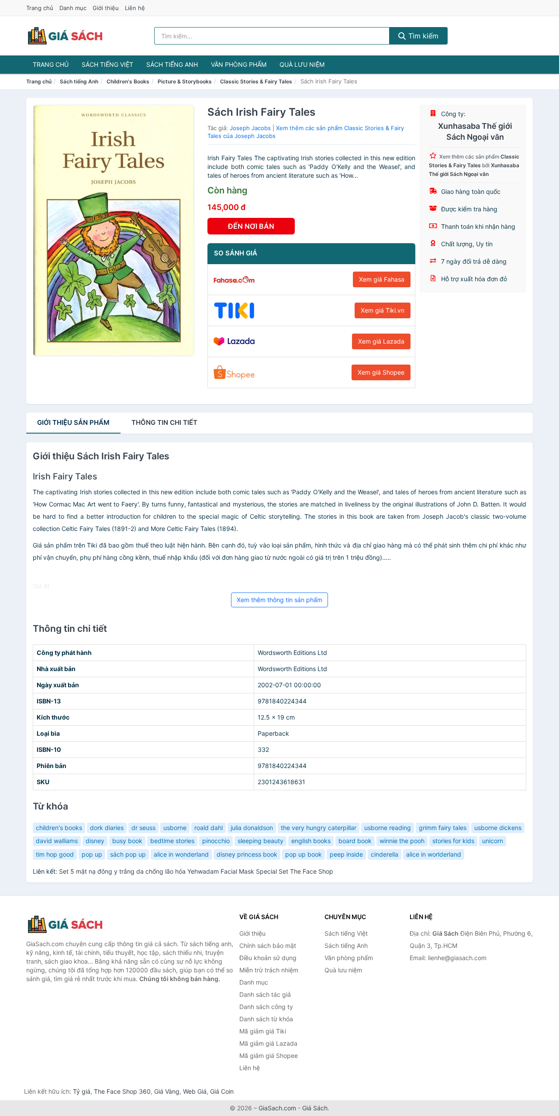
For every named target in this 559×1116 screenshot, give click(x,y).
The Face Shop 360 (122, 1091)
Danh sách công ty (266, 1006)
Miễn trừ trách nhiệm (268, 970)
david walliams (57, 840)
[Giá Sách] (70, 924)
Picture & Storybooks (185, 81)
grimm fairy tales (442, 827)
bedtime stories (172, 840)
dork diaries (107, 827)
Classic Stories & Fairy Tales (256, 81)
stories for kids (453, 840)
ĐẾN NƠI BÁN (251, 226)
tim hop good (55, 854)
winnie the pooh (402, 840)
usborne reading (387, 827)
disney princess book (247, 854)
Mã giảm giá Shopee (268, 1055)
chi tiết (164, 422)
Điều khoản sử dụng (268, 957)
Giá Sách (315, 1108)
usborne (174, 827)
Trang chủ (39, 7)
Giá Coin (222, 1091)
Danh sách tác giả (265, 994)
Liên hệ (135, 7)
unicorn (492, 840)
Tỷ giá (81, 1091)
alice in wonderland (181, 854)
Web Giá (195, 1091)
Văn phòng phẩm (238, 64)
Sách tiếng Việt (107, 64)
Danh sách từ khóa (266, 1019)
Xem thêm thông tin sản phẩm (279, 599)
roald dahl (208, 827)
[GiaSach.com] (65, 36)
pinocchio (216, 840)
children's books (59, 827)
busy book (127, 840)
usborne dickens (497, 827)
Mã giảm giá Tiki (262, 1031)
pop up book (303, 854)
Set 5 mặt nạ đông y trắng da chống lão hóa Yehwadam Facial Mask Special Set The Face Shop (196, 871)
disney (95, 840)
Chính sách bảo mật (267, 945)
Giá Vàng (166, 1091)
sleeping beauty (260, 840)
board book (355, 840)
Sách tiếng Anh (172, 64)
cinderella (384, 854)
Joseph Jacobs (250, 127)
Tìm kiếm (422, 35)
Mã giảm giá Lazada (268, 1043)
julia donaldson (252, 827)
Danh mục (72, 7)
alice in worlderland (433, 854)
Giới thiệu (106, 7)
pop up (92, 854)
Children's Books (128, 81)
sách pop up (128, 854)
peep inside (346, 854)
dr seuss (143, 827)
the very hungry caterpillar (318, 827)
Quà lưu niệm (302, 64)
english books (311, 840)
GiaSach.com (277, 1108)
